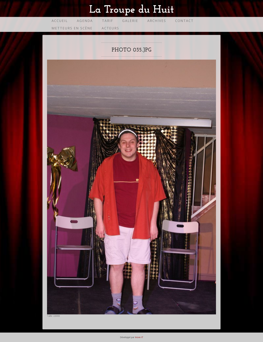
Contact (184, 20)
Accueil (60, 20)
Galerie (130, 20)
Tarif (107, 20)
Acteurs (110, 28)
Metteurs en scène (72, 28)
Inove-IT (139, 337)
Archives (156, 20)
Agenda (85, 20)
